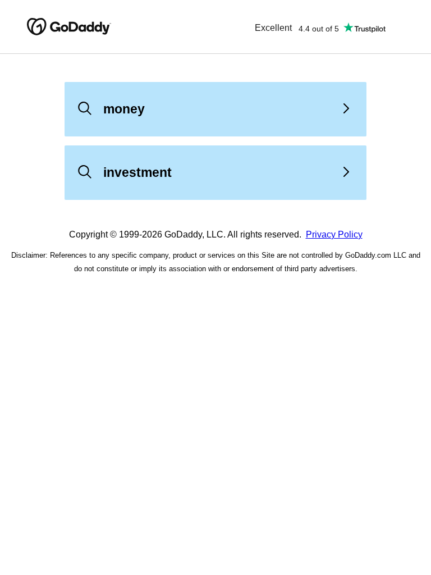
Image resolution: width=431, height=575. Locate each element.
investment (137, 172)
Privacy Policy (334, 234)
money (124, 109)
